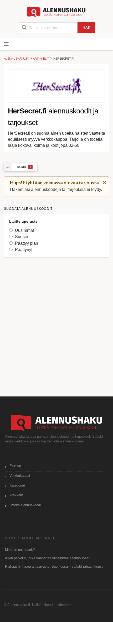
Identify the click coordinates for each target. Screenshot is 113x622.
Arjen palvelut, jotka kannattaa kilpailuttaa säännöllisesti (47, 558)
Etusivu (15, 466)
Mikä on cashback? (20, 550)
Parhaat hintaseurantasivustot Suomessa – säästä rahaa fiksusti (54, 566)
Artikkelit (16, 495)
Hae (86, 27)
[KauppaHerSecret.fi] (56, 86)
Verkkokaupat (19, 476)
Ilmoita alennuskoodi (25, 505)
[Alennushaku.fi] (56, 11)
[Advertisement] (56, 321)
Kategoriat (17, 485)
